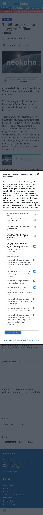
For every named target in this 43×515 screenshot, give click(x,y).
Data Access (21, 340)
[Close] (39, 175)
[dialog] (21, 257)
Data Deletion (9, 340)
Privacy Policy (34, 340)
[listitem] (21, 214)
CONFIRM (13, 332)
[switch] (34, 220)
